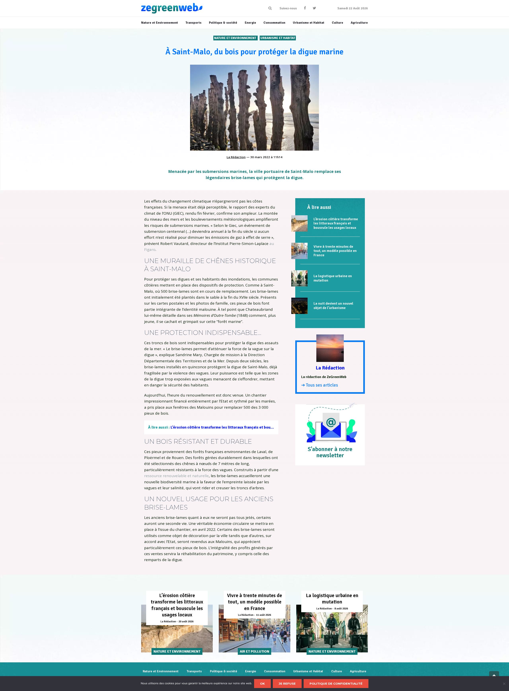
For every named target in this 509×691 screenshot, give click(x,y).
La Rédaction (236, 157)
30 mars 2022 (260, 157)
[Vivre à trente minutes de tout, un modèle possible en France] (299, 251)
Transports (194, 671)
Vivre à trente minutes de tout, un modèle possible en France (335, 250)
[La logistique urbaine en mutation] (299, 278)
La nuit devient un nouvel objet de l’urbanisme (333, 305)
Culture (336, 671)
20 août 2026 (186, 621)
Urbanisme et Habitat (277, 38)
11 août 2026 (263, 615)
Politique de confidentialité (336, 683)
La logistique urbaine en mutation (333, 278)
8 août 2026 (341, 608)
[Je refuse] (504, 684)
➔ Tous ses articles (319, 385)
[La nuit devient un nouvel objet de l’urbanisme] (299, 306)
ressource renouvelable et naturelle (176, 475)
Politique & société (223, 671)
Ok (262, 683)
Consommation (274, 671)
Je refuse (287, 683)
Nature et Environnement (235, 38)
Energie (250, 671)
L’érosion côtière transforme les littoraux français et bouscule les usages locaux (241, 427)
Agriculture (358, 671)
